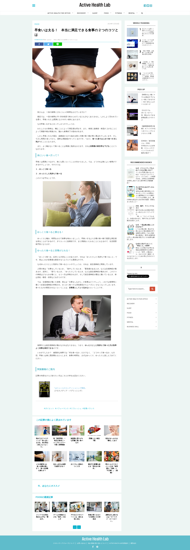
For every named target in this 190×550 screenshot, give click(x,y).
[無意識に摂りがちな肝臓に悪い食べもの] (76, 430)
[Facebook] (39, 44)
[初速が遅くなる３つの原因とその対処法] (94, 507)
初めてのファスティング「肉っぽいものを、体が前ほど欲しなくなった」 (42, 442)
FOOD (106, 13)
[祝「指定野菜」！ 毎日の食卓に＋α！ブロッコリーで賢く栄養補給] (59, 430)
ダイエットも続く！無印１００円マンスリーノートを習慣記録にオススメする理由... (148, 32)
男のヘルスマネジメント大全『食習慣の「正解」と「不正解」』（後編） (111, 468)
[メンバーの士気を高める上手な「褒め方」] (42, 507)
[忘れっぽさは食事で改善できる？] (59, 456)
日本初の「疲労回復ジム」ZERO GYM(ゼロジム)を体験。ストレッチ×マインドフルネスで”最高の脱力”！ (148, 147)
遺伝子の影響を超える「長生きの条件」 (94, 466)
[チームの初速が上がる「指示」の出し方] (59, 507)
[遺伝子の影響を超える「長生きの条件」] (94, 456)
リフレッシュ (76, 408)
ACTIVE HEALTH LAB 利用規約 (118, 543)
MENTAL (132, 13)
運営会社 (133, 543)
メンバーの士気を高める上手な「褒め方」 (42, 517)
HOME (36, 40)
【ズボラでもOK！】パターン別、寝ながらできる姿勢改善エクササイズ (148, 115)
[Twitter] (48, 44)
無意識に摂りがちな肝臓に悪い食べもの (77, 440)
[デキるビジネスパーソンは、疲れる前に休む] (77, 507)
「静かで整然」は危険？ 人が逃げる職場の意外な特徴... (148, 52)
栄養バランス (89, 408)
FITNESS (118, 13)
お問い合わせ (81, 543)
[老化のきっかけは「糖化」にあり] (111, 430)
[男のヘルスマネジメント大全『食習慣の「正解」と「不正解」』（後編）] (111, 456)
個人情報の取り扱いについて (97, 543)
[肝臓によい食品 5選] (94, 430)
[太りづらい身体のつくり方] (76, 456)
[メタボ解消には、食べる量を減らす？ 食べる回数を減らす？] (42, 456)
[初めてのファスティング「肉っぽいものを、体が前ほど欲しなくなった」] (42, 430)
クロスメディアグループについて (64, 543)
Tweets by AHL (132, 273)
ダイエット (49, 408)
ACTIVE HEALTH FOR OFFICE (59, 13)
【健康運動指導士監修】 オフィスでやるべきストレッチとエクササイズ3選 (148, 129)
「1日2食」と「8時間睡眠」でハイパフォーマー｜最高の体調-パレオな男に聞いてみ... (148, 65)
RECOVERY (81, 13)
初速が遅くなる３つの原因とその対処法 (94, 517)
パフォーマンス (62, 408)
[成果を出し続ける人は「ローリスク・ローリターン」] (111, 507)
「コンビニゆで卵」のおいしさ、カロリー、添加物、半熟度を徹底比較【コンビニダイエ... (148, 76)
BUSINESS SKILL (133, 327)
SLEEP (94, 13)
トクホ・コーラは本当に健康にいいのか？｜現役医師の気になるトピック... (148, 42)
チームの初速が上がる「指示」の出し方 (59, 517)
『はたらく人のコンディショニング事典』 (70, 388)
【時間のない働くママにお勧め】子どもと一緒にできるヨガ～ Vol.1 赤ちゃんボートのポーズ (148, 99)
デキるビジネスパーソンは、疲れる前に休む (77, 517)
